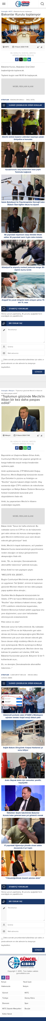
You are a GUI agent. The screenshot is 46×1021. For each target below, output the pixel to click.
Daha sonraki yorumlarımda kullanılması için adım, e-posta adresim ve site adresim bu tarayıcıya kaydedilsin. (22, 363)
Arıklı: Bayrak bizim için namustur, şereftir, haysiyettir (23, 781)
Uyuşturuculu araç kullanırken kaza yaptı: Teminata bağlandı (23, 170)
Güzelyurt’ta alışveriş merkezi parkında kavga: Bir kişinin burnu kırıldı (23, 268)
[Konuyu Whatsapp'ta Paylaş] (25, 59)
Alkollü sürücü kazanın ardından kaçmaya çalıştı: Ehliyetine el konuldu (23, 138)
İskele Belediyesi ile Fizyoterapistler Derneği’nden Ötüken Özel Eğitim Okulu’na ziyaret (23, 203)
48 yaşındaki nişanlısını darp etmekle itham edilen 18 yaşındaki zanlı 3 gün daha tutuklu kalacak (23, 237)
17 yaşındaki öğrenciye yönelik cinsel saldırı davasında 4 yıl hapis (23, 846)
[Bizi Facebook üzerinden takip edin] (3, 977)
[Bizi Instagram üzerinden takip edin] (7, 977)
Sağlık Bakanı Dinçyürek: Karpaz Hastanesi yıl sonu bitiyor (23, 748)
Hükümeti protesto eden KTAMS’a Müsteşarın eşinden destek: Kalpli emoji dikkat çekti (23, 716)
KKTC (11, 11)
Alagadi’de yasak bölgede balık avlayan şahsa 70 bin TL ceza (23, 301)
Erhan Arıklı (33, 675)
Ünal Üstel (30, 100)
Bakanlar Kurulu (17, 100)
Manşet (11, 391)
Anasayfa (4, 11)
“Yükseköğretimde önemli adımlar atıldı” (23, 878)
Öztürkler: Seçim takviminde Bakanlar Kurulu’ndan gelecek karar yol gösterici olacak (23, 814)
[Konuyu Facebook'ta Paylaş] (17, 59)
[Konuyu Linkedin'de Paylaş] (29, 59)
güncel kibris (6, 678)
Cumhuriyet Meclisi (18, 675)
